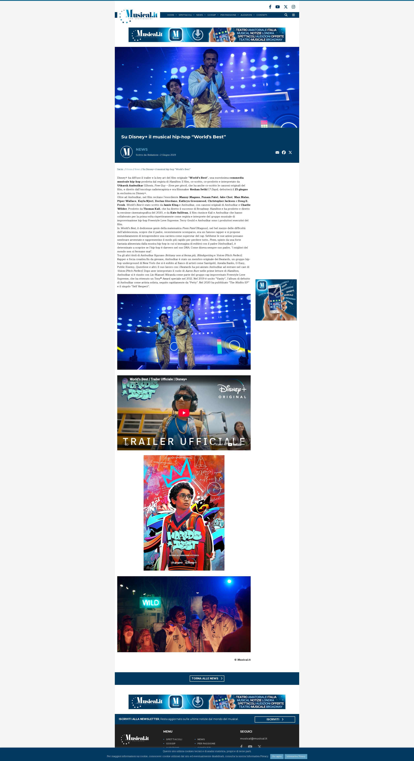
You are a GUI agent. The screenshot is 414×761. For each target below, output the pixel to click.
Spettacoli (185, 15)
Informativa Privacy (295, 756)
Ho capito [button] (277, 756)
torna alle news (205, 678)
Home (170, 15)
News (199, 15)
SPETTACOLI (174, 739)
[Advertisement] (276, 224)
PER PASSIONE (206, 743)
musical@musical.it (253, 738)
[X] (290, 153)
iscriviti (273, 719)
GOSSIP (170, 743)
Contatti (261, 15)
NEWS (201, 739)
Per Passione (228, 15)
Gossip (211, 15)
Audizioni (246, 15)
